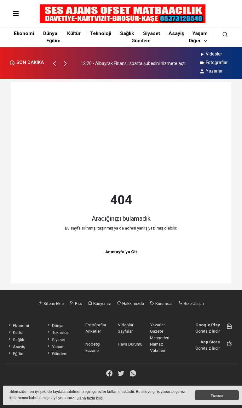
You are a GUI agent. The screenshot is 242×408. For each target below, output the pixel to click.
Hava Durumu (130, 344)
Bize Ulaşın (193, 303)
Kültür (74, 33)
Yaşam (200, 33)
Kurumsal (163, 303)
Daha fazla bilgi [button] (90, 398)
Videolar (214, 53)
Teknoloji (100, 33)
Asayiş (176, 33)
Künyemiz (101, 303)
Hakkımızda (132, 303)
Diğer (195, 41)
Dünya (50, 33)
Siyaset (151, 33)
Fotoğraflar (217, 62)
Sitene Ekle (53, 303)
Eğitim (53, 41)
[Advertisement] (121, 142)
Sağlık (127, 33)
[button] (57, 66)
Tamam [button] (217, 395)
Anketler (93, 331)
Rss (78, 303)
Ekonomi (24, 33)
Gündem (141, 41)
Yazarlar (214, 70)
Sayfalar (125, 331)
